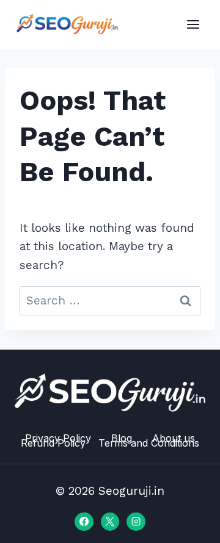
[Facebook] (84, 521)
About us (173, 438)
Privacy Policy (58, 438)
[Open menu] (192, 24)
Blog (121, 438)
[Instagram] (136, 521)
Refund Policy (53, 443)
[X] (110, 521)
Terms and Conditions (148, 443)
